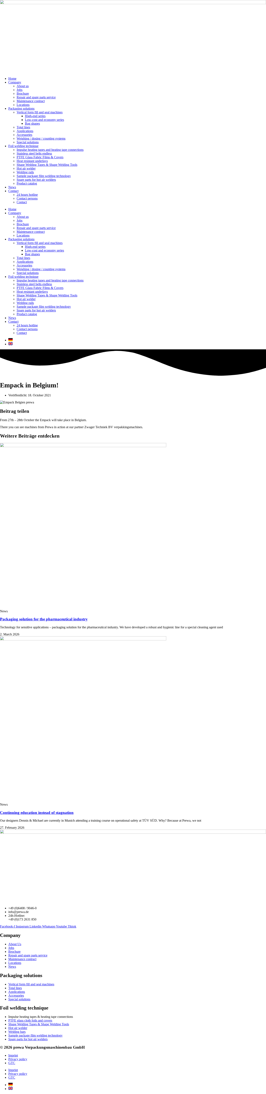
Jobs (19, 90)
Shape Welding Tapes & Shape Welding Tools (47, 164)
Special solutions (28, 142)
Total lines (23, 127)
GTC (11, 1063)
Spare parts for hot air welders (36, 179)
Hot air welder (26, 168)
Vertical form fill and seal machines (40, 112)
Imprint (13, 1055)
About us (23, 86)
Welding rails (25, 172)
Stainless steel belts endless (34, 153)
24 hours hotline (27, 194)
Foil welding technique (23, 146)
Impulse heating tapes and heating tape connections (50, 149)
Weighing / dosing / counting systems (41, 138)
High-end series (35, 116)
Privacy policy (17, 1059)
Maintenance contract (31, 101)
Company (14, 82)
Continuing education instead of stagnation (37, 812)
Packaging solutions (21, 108)
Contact (13, 191)
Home (12, 78)
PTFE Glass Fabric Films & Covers (40, 157)
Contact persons (27, 198)
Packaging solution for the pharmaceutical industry (44, 619)
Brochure (23, 93)
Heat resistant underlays (32, 161)
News (12, 187)
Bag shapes (32, 123)
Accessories (24, 134)
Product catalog (27, 183)
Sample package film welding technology (44, 176)
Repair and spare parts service (36, 97)
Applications (25, 131)
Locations (23, 105)
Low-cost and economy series (44, 120)
